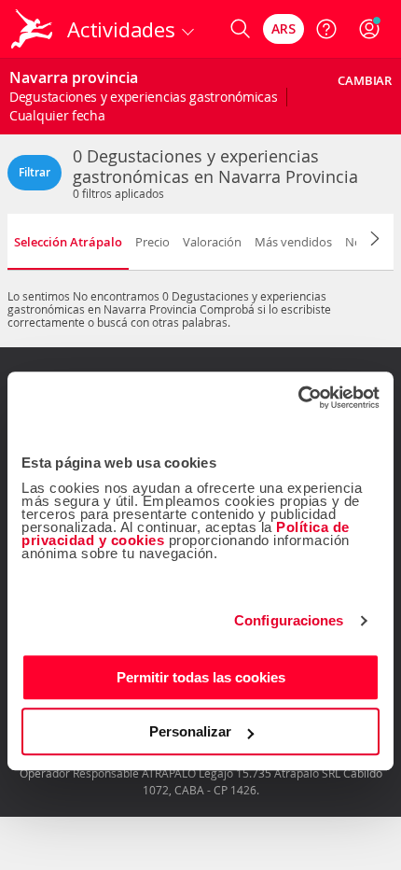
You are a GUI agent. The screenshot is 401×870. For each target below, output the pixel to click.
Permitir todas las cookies (201, 677)
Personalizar (190, 731)
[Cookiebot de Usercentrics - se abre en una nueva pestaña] (298, 398)
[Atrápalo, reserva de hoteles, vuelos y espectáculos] (31, 29)
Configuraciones (289, 620)
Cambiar (365, 80)
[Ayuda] (326, 29)
